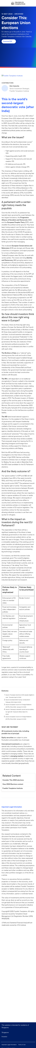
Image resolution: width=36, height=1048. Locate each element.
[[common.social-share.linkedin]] (6, 769)
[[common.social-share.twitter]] (9, 769)
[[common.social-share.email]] (12, 769)
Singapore (5, 1032)
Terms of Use (22, 1045)
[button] (18, 1036)
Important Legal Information (9, 1045)
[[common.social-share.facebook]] (3, 769)
